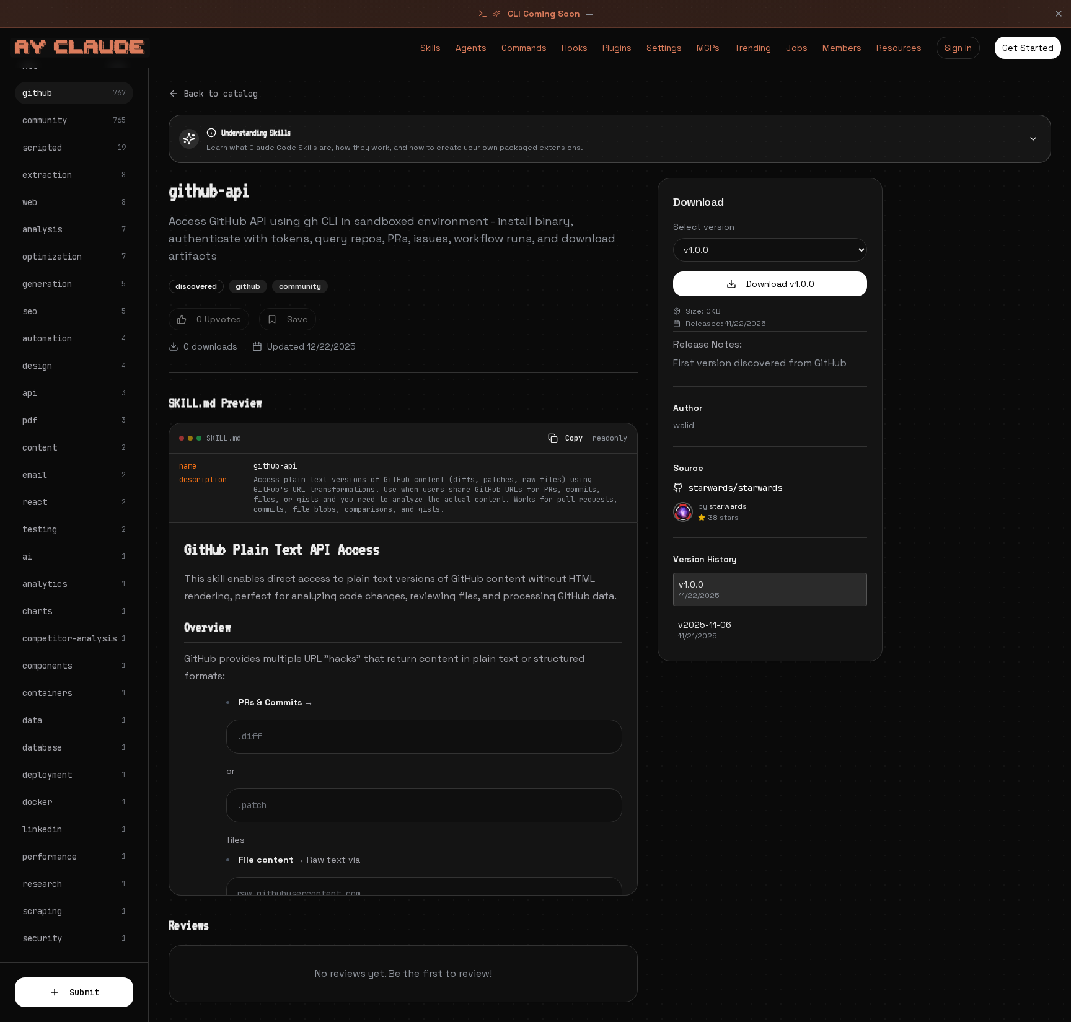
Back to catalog (220, 93)
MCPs (708, 47)
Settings (664, 47)
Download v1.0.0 (780, 283)
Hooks (575, 47)
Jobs (797, 47)
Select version (703, 226)
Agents (471, 47)
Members (842, 47)
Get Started (1028, 47)
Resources (899, 47)
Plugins (617, 47)
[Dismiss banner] (1058, 13)
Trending (752, 47)
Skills (430, 47)
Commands (524, 47)
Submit (84, 992)
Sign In (958, 47)
